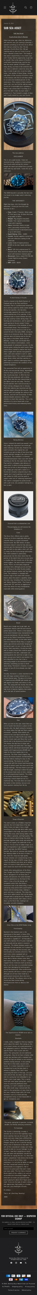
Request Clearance (18, 1232)
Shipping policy (17, 1286)
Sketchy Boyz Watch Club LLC (18, 1283)
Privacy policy (30, 1286)
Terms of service (13, 1290)
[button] (5, 7)
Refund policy (26, 1290)
